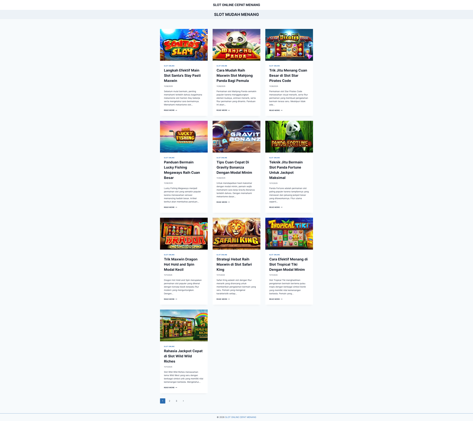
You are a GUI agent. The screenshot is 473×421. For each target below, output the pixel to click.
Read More (170, 110)
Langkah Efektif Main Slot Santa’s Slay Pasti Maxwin (182, 75)
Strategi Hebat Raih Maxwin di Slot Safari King (234, 264)
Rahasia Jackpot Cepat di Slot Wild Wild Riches (183, 356)
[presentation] (184, 45)
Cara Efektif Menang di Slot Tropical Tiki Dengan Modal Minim (288, 264)
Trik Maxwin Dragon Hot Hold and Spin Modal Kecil (180, 264)
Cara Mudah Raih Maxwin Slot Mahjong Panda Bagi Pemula (235, 75)
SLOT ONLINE (169, 66)
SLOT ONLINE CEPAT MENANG (240, 417)
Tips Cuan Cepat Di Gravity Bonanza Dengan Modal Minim (234, 167)
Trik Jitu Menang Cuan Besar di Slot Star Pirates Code (288, 75)
